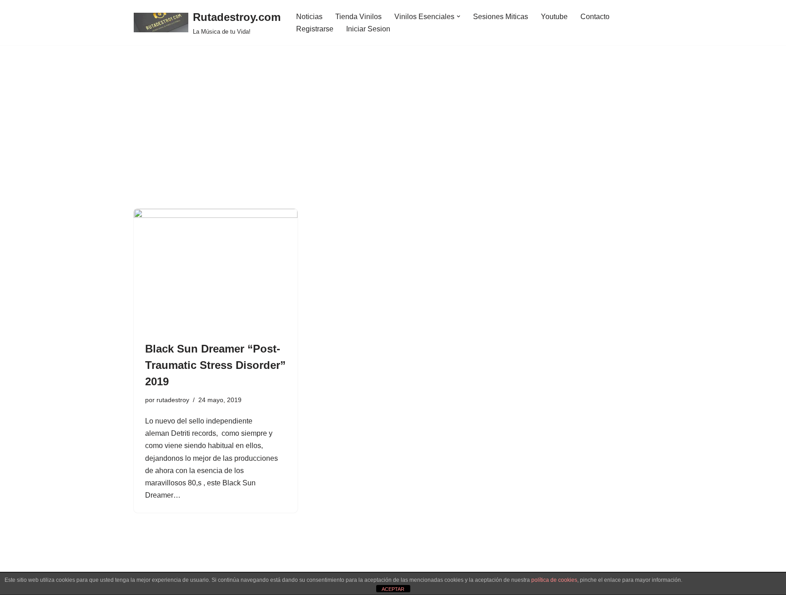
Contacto (595, 16)
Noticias (309, 16)
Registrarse (314, 29)
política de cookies (554, 580)
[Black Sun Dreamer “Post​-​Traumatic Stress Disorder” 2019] (215, 270)
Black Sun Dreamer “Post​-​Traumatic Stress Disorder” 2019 (215, 365)
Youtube (554, 16)
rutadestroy (172, 399)
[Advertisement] (393, 140)
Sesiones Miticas (500, 16)
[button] (458, 16)
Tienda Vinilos (358, 16)
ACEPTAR (393, 589)
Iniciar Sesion (368, 29)
